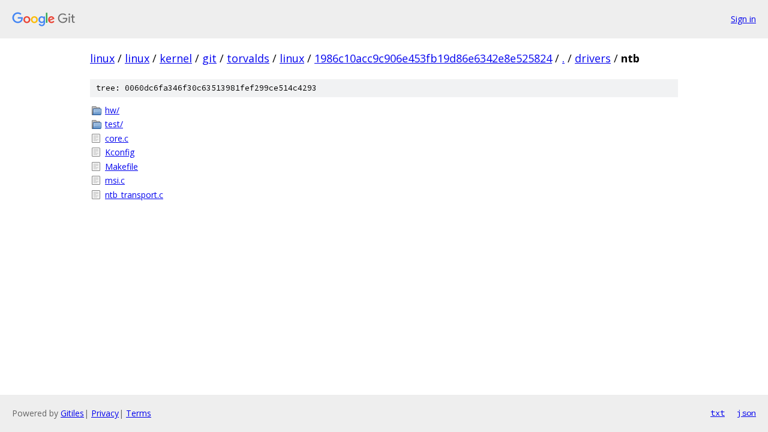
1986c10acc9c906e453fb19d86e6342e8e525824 (433, 58)
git (209, 58)
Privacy (105, 413)
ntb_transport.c (134, 194)
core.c (116, 138)
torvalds (248, 58)
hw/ (112, 110)
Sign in (743, 19)
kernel (176, 58)
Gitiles (72, 413)
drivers (593, 58)
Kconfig (119, 152)
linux (102, 58)
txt (717, 412)
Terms (138, 413)
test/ (114, 124)
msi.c (115, 180)
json (746, 412)
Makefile (121, 166)
